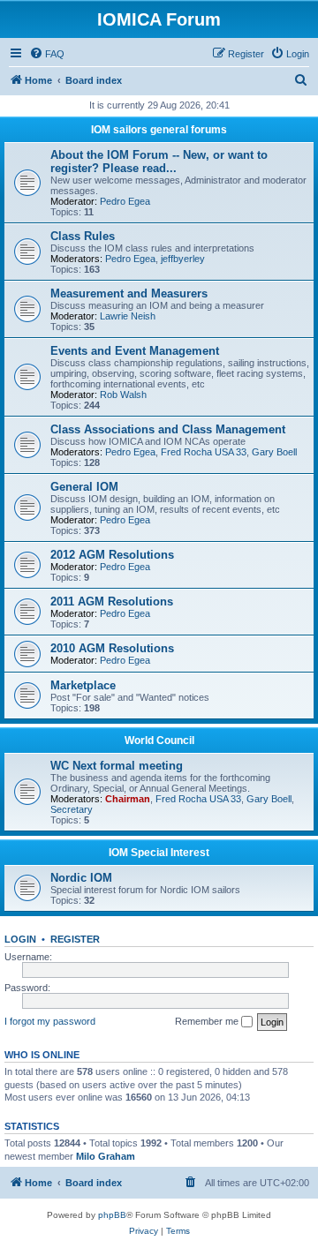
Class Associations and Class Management (167, 429)
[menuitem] (46, 53)
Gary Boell (274, 452)
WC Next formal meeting (116, 765)
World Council (159, 740)
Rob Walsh (123, 394)
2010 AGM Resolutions (112, 648)
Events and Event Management (134, 350)
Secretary (71, 809)
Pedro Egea (125, 201)
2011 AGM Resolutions (111, 601)
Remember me (208, 1021)
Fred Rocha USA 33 (203, 452)
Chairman (127, 798)
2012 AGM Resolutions (112, 554)
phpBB (112, 1215)
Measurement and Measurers (129, 293)
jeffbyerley (183, 258)
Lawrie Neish (127, 316)
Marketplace (83, 685)
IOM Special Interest (159, 852)
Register (75, 939)
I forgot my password (49, 1021)
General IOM (84, 486)
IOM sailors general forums (159, 130)
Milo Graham (105, 1156)
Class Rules (82, 236)
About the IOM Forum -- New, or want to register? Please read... (159, 161)
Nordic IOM (81, 877)
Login (20, 939)
